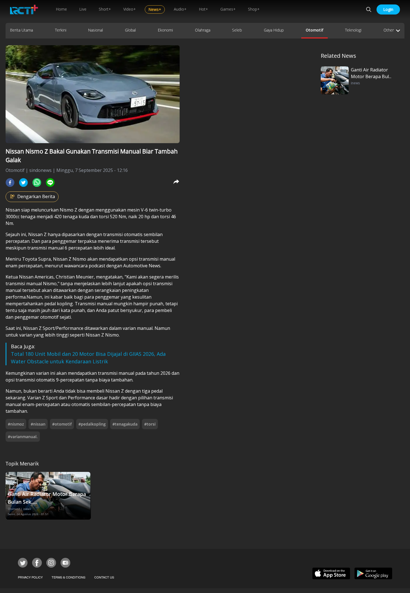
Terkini (60, 30)
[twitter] (23, 182)
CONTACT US (104, 577)
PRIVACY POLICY (30, 577)
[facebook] (10, 182)
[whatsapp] (36, 182)
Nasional (95, 30)
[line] (50, 182)
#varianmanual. (23, 436)
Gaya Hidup (274, 30)
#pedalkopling (92, 424)
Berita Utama (21, 30)
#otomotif (62, 424)
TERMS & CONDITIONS (68, 577)
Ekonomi (165, 30)
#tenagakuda (125, 424)
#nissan (38, 424)
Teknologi (353, 30)
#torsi (150, 424)
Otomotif (314, 30)
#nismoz (16, 424)
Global (130, 30)
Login (388, 9)
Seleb (237, 30)
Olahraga (202, 30)
